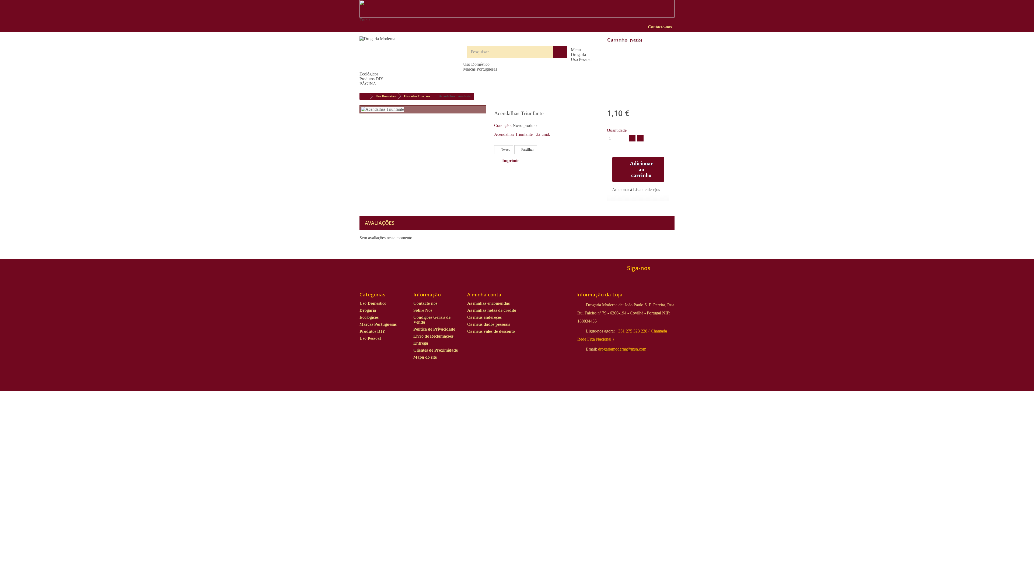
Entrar (364, 20)
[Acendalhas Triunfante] (382, 109)
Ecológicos (368, 74)
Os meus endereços (484, 317)
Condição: (503, 125)
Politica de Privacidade (434, 329)
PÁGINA (367, 83)
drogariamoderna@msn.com (622, 349)
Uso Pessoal (581, 59)
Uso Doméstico (476, 64)
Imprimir (510, 160)
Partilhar (527, 149)
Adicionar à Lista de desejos (636, 189)
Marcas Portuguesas (480, 69)
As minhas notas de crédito (491, 310)
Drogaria (578, 54)
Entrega (420, 343)
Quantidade (617, 130)
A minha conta (484, 294)
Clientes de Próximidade (435, 350)
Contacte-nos (660, 27)
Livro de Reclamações (433, 336)
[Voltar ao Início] (365, 96)
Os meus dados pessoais (488, 324)
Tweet (505, 149)
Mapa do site (425, 357)
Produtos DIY (371, 79)
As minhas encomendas (488, 303)
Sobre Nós (422, 310)
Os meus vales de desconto (491, 331)
